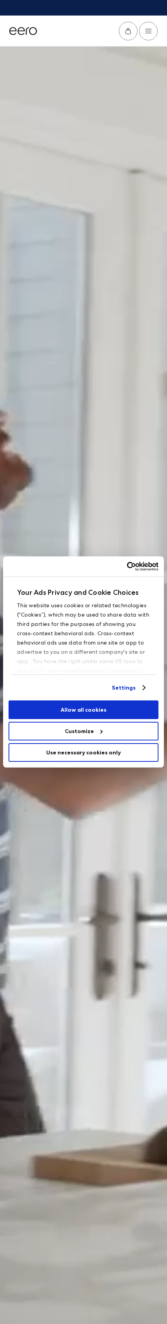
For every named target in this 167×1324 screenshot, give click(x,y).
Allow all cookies (83, 709)
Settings (124, 687)
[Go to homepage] (23, 31)
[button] (128, 31)
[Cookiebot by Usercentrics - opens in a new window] (124, 566)
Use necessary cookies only (83, 752)
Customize (79, 731)
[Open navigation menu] (148, 31)
